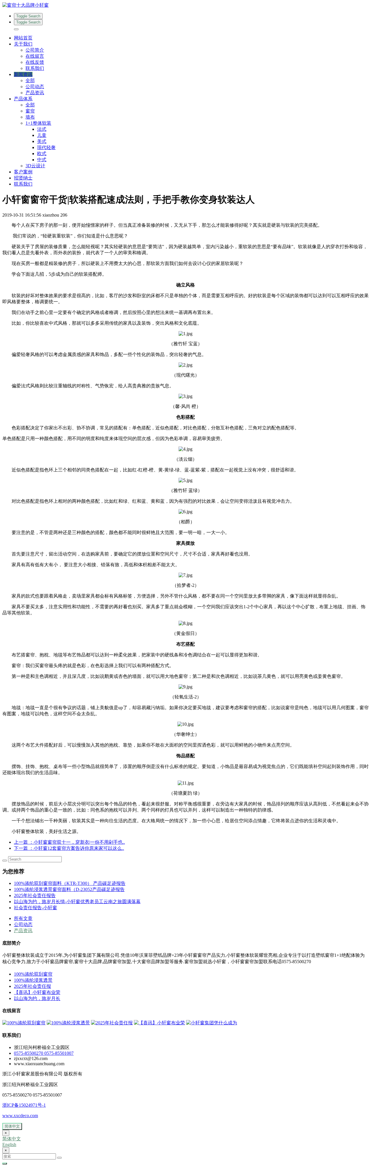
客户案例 (23, 171)
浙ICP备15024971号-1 (24, 1105)
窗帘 (30, 110)
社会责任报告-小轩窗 (35, 907)
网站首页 (23, 37)
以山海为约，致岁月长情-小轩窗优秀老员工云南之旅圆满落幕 (77, 901)
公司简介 (35, 50)
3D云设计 (35, 165)
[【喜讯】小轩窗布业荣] (159, 1022)
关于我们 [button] (23, 43)
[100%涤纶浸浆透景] (68, 1022)
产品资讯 (35, 92)
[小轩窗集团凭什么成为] (211, 1022)
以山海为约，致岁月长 (37, 998)
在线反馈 (35, 62)
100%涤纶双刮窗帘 (33, 974)
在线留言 (35, 56)
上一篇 (69, 842)
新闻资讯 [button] (23, 74)
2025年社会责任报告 (35, 895)
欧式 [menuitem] (41, 153)
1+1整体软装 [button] (38, 123)
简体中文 (12, 1126)
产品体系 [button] (23, 98)
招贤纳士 (23, 177)
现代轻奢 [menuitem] (46, 147)
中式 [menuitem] (41, 159)
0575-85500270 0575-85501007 (44, 1053)
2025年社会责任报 (32, 986)
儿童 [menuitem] (41, 135)
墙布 (30, 117)
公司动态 (35, 86)
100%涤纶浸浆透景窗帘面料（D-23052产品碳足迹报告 (69, 889)
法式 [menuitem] (41, 129)
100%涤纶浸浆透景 (33, 980)
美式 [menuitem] (41, 141)
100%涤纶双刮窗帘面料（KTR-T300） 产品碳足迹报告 (70, 883)
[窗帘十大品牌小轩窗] (185, 5)
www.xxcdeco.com (20, 1115)
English (9, 1144)
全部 (30, 80)
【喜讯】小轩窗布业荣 (37, 992)
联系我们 (35, 68)
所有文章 (23, 918)
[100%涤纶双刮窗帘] (24, 1022)
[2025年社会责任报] (112, 1022)
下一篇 (69, 848)
